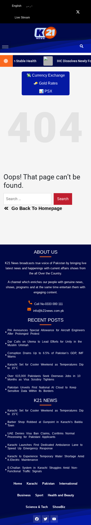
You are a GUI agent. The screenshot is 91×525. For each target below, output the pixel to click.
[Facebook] (72, 11)
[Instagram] (84, 11)
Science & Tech (37, 507)
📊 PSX (45, 91)
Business (24, 495)
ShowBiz (58, 507)
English (16, 5)
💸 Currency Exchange (45, 75)
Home (18, 483)
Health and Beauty (61, 495)
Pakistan (48, 483)
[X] (78, 11)
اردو (29, 5)
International (68, 483)
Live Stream (22, 17)
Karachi (32, 483)
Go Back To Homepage (36, 208)
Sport (39, 495)
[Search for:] (27, 199)
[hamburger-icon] (5, 47)
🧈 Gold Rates (45, 83)
